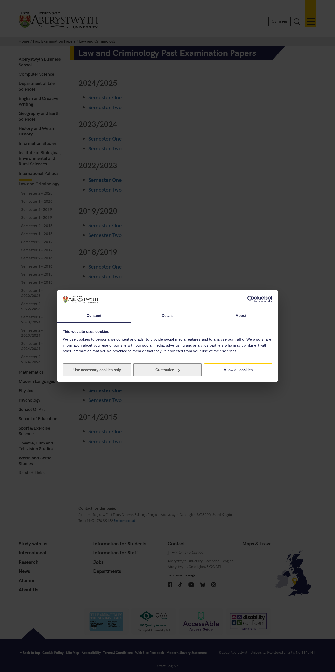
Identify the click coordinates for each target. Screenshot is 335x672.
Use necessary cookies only (97, 370)
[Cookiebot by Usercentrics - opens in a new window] (251, 299)
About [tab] (241, 315)
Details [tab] (168, 315)
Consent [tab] (94, 315)
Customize (164, 370)
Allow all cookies (238, 370)
